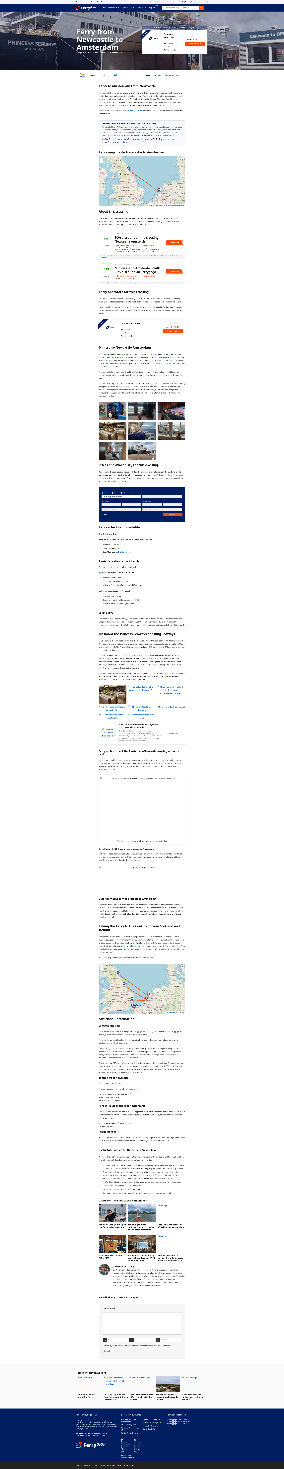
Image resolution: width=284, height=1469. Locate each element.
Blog (77, 2)
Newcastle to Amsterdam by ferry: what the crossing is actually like (138, 725)
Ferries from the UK (110, 7)
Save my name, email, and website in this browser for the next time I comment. (138, 1345)
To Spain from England (152, 1423)
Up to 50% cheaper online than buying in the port (192, 1397)
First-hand (140, 7)
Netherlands (93, 53)
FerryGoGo (81, 53)
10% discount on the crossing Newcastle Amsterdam (137, 239)
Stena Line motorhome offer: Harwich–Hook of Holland (141, 1397)
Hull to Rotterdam (126, 552)
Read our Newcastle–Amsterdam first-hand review (122, 139)
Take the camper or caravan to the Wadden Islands (167, 1397)
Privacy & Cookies (91, 1436)
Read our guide (173, 733)
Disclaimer (80, 1436)
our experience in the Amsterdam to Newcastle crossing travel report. (139, 357)
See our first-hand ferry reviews (114, 142)
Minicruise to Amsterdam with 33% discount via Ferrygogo (137, 270)
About (108, 1433)
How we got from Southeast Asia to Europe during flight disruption (141, 1227)
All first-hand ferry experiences (128, 1421)
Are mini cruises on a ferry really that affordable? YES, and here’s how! (141, 1258)
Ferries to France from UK (130, 1429)
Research (84, 2)
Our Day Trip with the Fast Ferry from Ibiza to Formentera (116, 1397)
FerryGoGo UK (85, 1465)
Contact (102, 1436)
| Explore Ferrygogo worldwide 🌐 (196, 2)
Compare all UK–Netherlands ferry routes (159, 139)
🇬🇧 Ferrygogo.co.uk (169, 205)
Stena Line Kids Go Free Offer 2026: (110, 1256)
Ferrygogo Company (83, 1433)
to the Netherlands (150, 1426)
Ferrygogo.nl (174, 1424)
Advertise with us (98, 1433)
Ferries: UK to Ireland (129, 1433)
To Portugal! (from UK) (151, 1420)
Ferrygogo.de (174, 1422)
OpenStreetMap (173, 1012)
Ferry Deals (153, 7)
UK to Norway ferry (128, 1425)
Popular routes (126, 7)
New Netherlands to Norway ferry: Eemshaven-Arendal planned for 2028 (171, 1258)
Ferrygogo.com (175, 1420)
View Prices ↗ (195, 44)
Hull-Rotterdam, (135, 110)
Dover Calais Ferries (150, 1429)
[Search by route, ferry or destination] (201, 8)
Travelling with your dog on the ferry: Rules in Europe (112, 1226)
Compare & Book (96, 2)
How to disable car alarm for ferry (87, 1396)
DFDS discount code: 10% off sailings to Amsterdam (171, 1226)
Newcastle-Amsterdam (131, 323)
